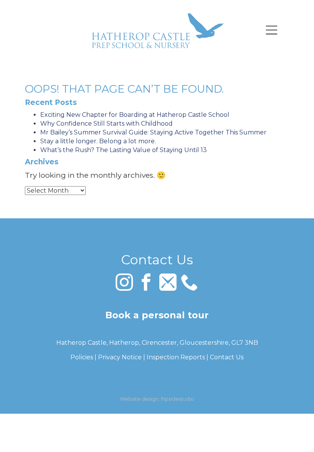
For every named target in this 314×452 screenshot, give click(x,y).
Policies (81, 357)
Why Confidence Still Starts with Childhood (106, 123)
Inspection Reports (176, 357)
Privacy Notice (120, 357)
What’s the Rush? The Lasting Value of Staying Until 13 (123, 150)
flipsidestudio (177, 399)
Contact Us (227, 357)
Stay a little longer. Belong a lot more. (98, 141)
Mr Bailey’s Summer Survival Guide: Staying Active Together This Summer (153, 132)
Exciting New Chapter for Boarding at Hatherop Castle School (134, 114)
